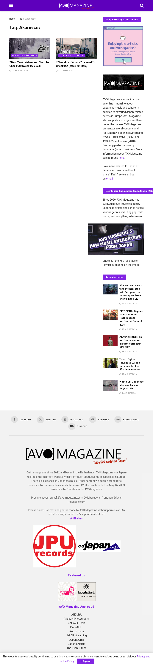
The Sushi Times (76, 647)
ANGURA (76, 614)
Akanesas (30, 19)
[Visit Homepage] (76, 5)
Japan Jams (76, 639)
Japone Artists (76, 643)
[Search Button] (142, 5)
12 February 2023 (19, 71)
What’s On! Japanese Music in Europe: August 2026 (131, 385)
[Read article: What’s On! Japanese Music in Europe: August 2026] (110, 385)
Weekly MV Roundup (24, 55)
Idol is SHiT (76, 627)
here (121, 157)
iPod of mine (76, 631)
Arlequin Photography (76, 618)
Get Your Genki (76, 622)
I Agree (86, 661)
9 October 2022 (65, 71)
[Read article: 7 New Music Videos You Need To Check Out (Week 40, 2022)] (76, 48)
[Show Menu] (11, 5)
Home (12, 19)
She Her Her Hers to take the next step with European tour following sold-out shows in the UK (131, 292)
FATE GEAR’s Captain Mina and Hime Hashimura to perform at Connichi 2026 (131, 318)
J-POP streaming (76, 635)
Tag (20, 19)
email (109, 178)
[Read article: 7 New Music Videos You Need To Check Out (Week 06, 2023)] (29, 48)
